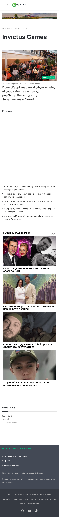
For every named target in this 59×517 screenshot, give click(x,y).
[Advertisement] (29, 147)
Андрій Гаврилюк (11, 83)
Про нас (8, 461)
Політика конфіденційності (16, 456)
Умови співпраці (11, 465)
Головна (8, 28)
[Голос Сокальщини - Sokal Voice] (19, 5)
